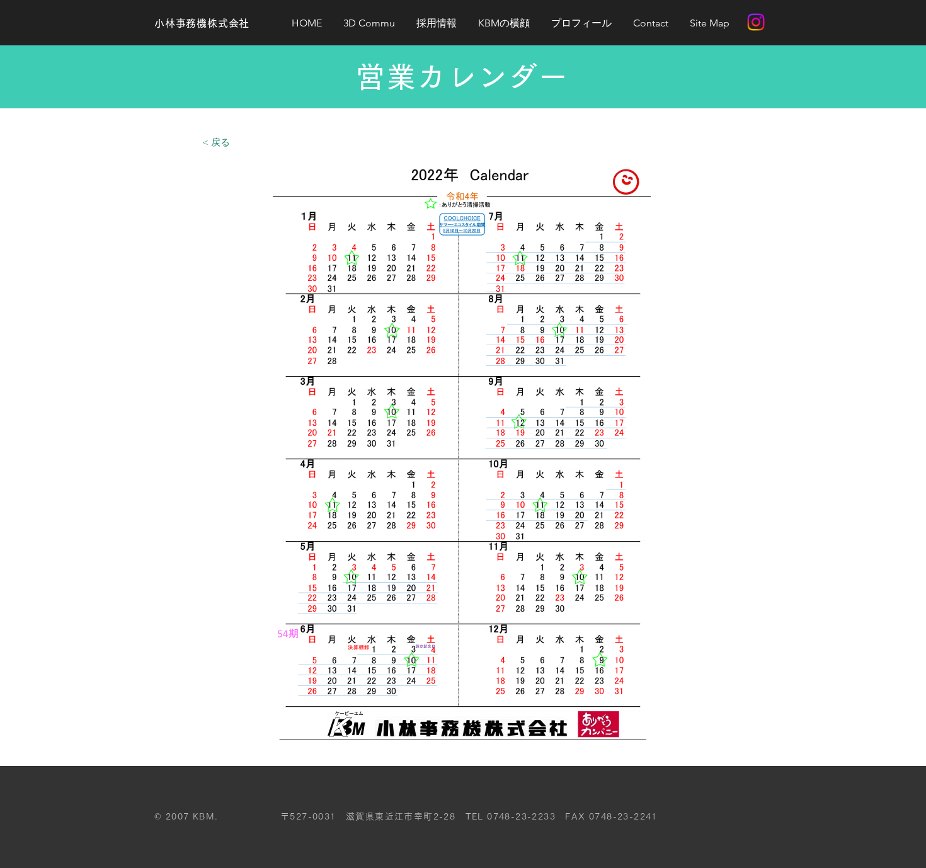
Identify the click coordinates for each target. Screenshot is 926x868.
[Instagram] (756, 22)
